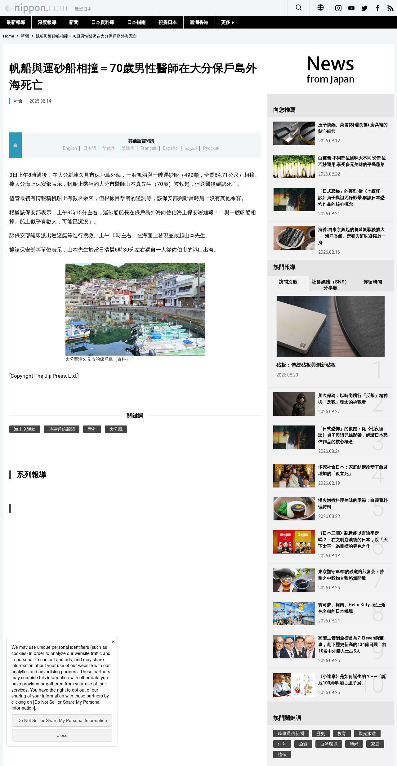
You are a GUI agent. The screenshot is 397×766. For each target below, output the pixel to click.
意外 (92, 429)
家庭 (375, 744)
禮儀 (282, 754)
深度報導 (47, 22)
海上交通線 (25, 429)
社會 (18, 101)
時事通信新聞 (62, 429)
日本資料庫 (102, 22)
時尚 (354, 744)
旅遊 (303, 744)
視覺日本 (167, 22)
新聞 (73, 22)
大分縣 (116, 429)
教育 (341, 733)
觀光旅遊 (367, 733)
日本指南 (136, 22)
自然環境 (328, 744)
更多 (226, 22)
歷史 (320, 733)
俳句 (282, 744)
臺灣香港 (199, 22)
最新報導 (16, 22)
